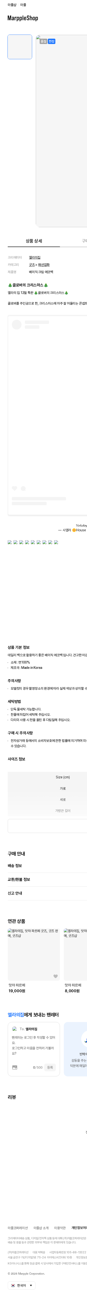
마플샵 (12, 5)
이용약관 (59, 1228)
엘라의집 (34, 257)
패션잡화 (44, 265)
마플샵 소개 (41, 1228)
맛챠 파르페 (17, 985)
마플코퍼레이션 (18, 1228)
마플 (23, 5)
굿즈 (32, 265)
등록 (50, 1067)
